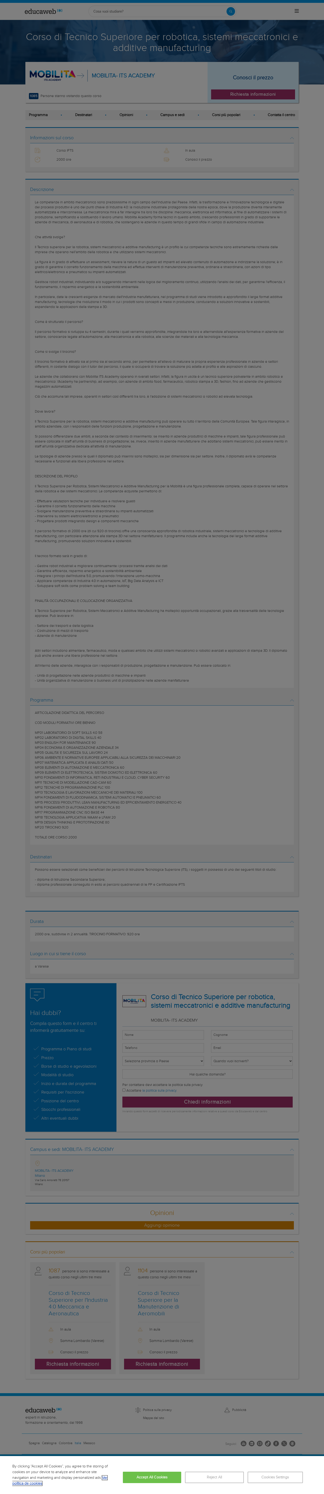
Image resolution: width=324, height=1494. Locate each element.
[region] (162, 1475)
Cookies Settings (275, 1477)
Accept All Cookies (152, 1477)
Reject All (214, 1477)
